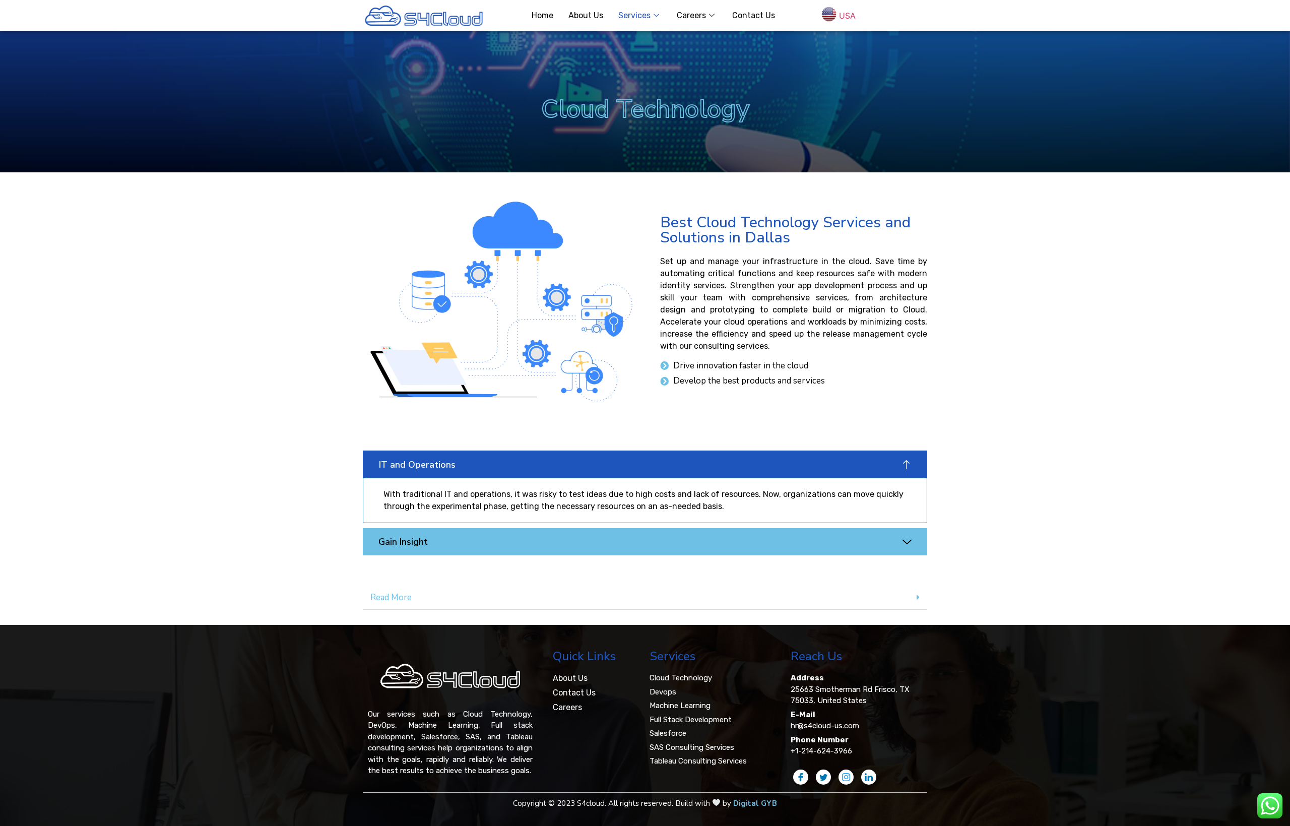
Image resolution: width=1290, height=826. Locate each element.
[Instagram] (846, 777)
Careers (691, 15)
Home (542, 15)
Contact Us (753, 15)
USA (847, 15)
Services (634, 15)
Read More (391, 597)
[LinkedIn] (868, 777)
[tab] (645, 598)
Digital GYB (755, 803)
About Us (585, 15)
